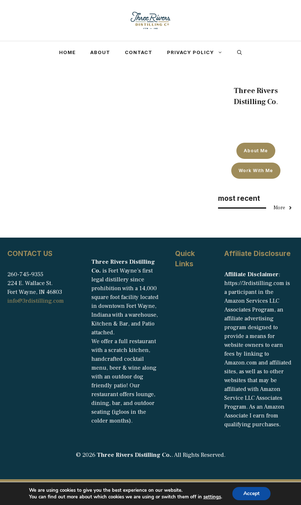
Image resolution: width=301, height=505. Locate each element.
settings (212, 497)
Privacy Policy (190, 52)
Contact (138, 52)
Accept (251, 493)
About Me (256, 150)
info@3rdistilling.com (35, 301)
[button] (239, 52)
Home (67, 52)
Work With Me (256, 170)
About (100, 52)
